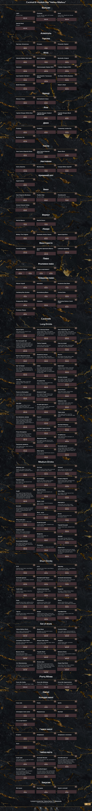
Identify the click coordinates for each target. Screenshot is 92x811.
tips (88, 804)
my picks (57, 809)
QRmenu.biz (58, 801)
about (35, 809)
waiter (45, 809)
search (51, 809)
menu (40, 809)
